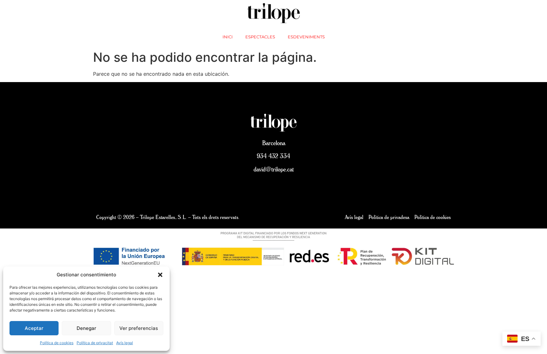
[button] (160, 275)
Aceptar (34, 328)
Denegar (86, 328)
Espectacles (260, 36)
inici (228, 36)
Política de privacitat (95, 342)
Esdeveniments (306, 36)
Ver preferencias (138, 328)
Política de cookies (56, 342)
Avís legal (124, 342)
